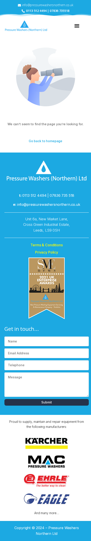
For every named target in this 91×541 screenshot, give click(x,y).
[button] (77, 26)
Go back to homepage (45, 141)
